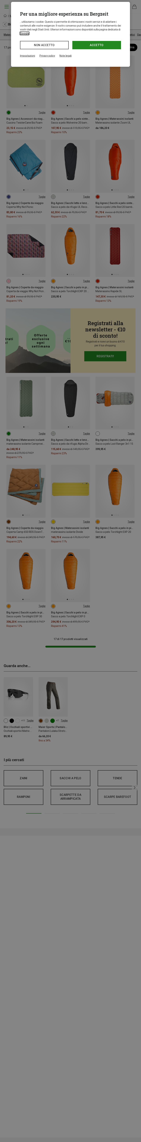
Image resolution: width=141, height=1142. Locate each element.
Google (24, 33)
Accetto (96, 45)
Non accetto (44, 45)
